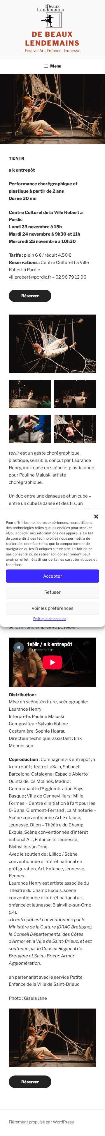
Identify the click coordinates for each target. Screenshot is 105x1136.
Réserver (30, 295)
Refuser (52, 592)
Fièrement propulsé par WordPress (41, 1121)
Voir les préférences (53, 608)
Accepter (52, 576)
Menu (55, 65)
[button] (96, 516)
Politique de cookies (49, 619)
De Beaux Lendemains (52, 38)
